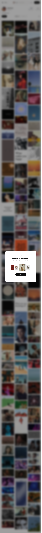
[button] (20, 274)
